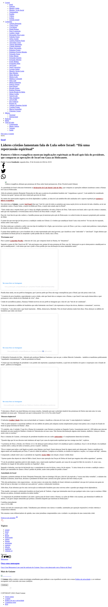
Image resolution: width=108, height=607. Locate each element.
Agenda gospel (14, 20)
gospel (7, 530)
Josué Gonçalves (14, 67)
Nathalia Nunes (14, 37)
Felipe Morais (13, 56)
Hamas (7, 541)
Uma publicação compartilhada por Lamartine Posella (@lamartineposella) (29, 286)
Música (7, 113)
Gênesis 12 (8, 551)
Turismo (12, 128)
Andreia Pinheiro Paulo (17, 41)
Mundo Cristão (14, 8)
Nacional (12, 115)
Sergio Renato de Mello (17, 92)
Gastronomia (13, 124)
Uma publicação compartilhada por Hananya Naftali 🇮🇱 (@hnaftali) (29, 351)
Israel (11, 4)
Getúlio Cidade (14, 33)
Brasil (7, 535)
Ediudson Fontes (14, 50)
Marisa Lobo (13, 77)
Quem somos (9, 597)
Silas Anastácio (14, 98)
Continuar (4, 585)
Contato (7, 598)
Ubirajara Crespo (15, 111)
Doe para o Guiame (7, 134)
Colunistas (8, 22)
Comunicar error (10, 602)
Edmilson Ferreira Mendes (18, 52)
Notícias (12, 6)
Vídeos (11, 16)
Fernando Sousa (14, 54)
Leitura (11, 18)
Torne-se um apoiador (8, 518)
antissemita (58, 437)
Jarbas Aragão (14, 39)
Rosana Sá (12, 103)
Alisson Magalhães (15, 44)
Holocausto (9, 537)
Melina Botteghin (15, 82)
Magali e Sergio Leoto (16, 71)
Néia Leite (12, 81)
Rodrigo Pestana (14, 90)
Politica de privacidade (82, 579)
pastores (7, 545)
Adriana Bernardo (15, 23)
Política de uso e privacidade (14, 600)
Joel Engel (12, 65)
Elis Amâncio (13, 101)
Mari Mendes (13, 73)
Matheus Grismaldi (15, 79)
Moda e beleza (14, 126)
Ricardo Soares (14, 88)
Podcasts (8, 119)
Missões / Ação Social (16, 10)
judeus (7, 539)
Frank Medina (14, 61)
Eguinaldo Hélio (14, 63)
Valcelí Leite (13, 96)
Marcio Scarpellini (15, 109)
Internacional (13, 117)
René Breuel (13, 86)
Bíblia (7, 120)
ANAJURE (13, 100)
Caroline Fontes (14, 107)
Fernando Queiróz (15, 58)
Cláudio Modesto (15, 46)
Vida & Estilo (9, 122)
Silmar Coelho (14, 94)
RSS (6, 604)
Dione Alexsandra (15, 48)
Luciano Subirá (14, 69)
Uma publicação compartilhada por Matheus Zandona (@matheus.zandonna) (29, 405)
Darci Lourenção (15, 31)
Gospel (7, 2)
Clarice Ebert (13, 25)
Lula (6, 534)
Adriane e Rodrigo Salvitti (18, 105)
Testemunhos (13, 12)
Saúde (11, 130)
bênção (7, 547)
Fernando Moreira (15, 60)
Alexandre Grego (15, 42)
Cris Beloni (13, 27)
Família (11, 14)
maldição (8, 549)
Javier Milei (46, 455)
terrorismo (8, 543)
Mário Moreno (14, 75)
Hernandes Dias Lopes (16, 35)
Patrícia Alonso (14, 84)
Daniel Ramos (14, 29)
